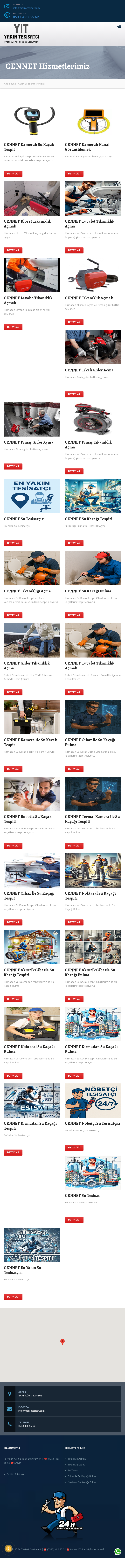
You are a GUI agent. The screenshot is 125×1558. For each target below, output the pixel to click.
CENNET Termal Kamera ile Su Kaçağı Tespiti (92, 819)
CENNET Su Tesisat (82, 1195)
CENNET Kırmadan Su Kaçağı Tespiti (30, 1126)
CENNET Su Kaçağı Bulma (88, 591)
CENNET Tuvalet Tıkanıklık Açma (89, 224)
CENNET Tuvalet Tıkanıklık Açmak (89, 665)
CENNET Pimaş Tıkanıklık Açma (88, 444)
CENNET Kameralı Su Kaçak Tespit (29, 147)
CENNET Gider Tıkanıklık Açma (27, 665)
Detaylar (13, 173)
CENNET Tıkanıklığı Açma (27, 591)
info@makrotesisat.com (26, 7)
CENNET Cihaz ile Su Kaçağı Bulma (90, 742)
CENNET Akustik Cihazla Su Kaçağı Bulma (90, 972)
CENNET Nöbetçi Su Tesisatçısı (92, 1123)
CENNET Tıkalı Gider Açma (89, 370)
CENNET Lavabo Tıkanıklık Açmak (28, 300)
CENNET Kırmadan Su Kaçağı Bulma (91, 1049)
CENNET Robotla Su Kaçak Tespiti (27, 819)
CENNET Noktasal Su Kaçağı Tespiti (90, 896)
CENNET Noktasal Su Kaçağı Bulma (29, 1049)
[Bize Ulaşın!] (118, 1551)
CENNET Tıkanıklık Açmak (89, 298)
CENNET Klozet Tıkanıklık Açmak (27, 224)
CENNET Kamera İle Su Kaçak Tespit (30, 742)
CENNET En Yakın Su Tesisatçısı (22, 1270)
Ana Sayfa (10, 83)
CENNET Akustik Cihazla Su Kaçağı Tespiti (29, 972)
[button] (62, 1342)
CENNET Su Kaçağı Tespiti (88, 519)
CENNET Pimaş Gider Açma (28, 442)
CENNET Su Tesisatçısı (24, 519)
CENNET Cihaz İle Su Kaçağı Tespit (29, 896)
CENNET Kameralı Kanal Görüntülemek (87, 147)
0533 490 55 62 (26, 16)
